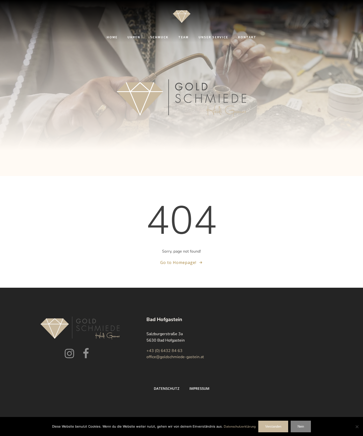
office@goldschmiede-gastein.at (175, 357)
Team (183, 37)
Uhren (133, 37)
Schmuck (159, 37)
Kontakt (247, 37)
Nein (301, 426)
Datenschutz (167, 388)
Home (112, 37)
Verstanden (273, 426)
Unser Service (213, 37)
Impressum (199, 388)
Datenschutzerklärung (240, 426)
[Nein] (356, 426)
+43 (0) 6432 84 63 (164, 350)
